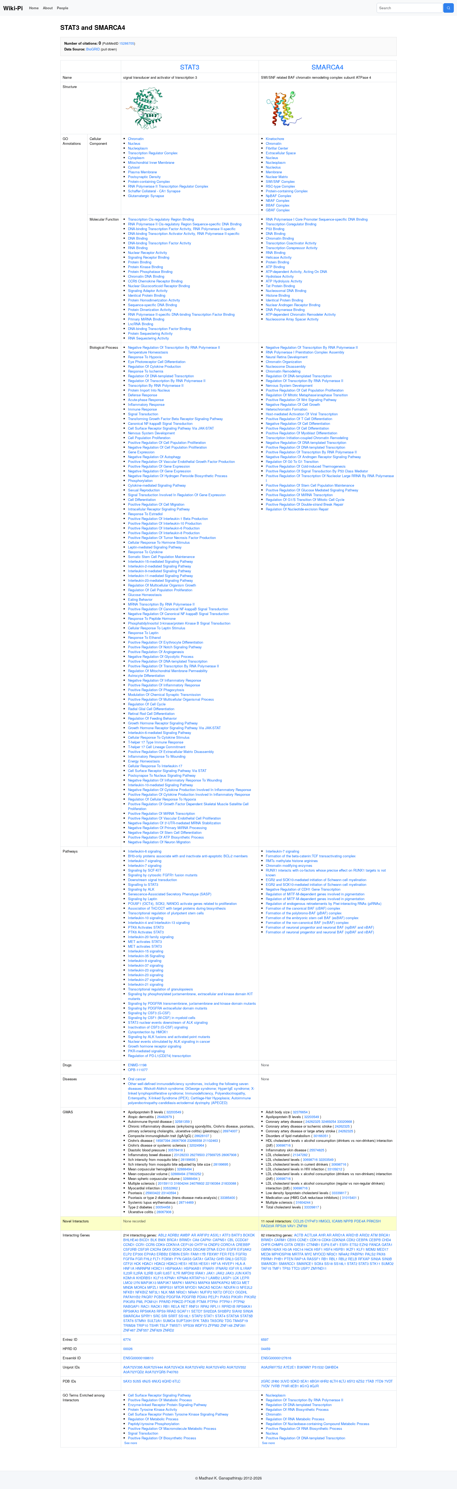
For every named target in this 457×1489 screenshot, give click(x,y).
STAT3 (189, 66)
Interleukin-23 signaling (145, 969)
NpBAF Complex (278, 195)
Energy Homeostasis (144, 761)
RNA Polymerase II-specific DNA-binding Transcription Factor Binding (181, 314)
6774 (127, 1339)
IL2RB (148, 1273)
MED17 (382, 1249)
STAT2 (352, 1263)
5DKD (294, 1381)
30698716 (283, 1145)
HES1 (183, 1263)
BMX (162, 1239)
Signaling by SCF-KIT (144, 870)
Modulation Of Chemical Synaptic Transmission (164, 694)
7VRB (275, 1385)
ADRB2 (173, 1234)
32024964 (196, 1145)
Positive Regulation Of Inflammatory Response (164, 684)
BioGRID (93, 49)
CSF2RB (130, 1249)
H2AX (276, 1249)
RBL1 (333, 1258)
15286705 (126, 43)
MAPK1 (178, 1282)
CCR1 (140, 1244)
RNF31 (194, 1306)
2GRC (265, 1381)
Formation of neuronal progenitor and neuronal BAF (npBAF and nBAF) (320, 927)
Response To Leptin (143, 632)
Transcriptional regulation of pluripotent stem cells (166, 912)
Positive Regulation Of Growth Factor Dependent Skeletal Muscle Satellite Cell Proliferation (188, 806)
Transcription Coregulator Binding (291, 223)
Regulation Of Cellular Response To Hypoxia (162, 799)
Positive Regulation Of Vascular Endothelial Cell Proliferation (174, 818)
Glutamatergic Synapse (146, 195)
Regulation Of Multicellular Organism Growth (162, 585)
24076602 (197, 1183)
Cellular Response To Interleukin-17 (155, 765)
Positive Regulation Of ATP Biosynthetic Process (166, 837)
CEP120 (187, 1244)
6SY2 (351, 1381)
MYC (308, 1254)
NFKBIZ (141, 1292)
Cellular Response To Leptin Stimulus (156, 627)
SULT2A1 (154, 1320)
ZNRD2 (168, 1330)
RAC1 (145, 1306)
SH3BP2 (224, 1311)
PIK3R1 (237, 1296)
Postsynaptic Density (144, 176)
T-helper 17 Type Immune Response (155, 741)
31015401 (349, 1197)
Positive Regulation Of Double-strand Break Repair (304, 504)
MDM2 (371, 1249)
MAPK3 (191, 1282)
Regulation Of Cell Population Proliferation (160, 589)
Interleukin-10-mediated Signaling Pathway (160, 784)
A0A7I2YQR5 (155, 1371)
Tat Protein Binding (280, 285)
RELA (175, 1306)
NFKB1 (128, 1292)
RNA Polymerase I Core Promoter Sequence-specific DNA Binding (317, 219)
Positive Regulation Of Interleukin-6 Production (164, 528)
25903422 (152, 1192)
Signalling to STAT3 (143, 884)
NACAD (204, 1287)
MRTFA (298, 1254)
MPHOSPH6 (281, 1254)
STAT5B (246, 1315)
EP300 (138, 1254)
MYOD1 (191, 1287)
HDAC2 (159, 1263)
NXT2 (217, 1292)
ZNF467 (129, 1330)
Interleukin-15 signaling (145, 950)
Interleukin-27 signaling (145, 979)
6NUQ (156, 1381)
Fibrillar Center (277, 148)
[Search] (448, 8)
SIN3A (248, 1311)
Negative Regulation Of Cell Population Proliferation (167, 447)
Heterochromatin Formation (286, 409)
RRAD (171, 1311)
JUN (238, 1273)
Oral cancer (137, 1078)
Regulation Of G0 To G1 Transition (292, 461)
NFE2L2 (246, 1287)
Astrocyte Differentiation (146, 675)
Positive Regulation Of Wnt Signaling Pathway (301, 399)
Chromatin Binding (280, 238)
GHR (220, 1258)
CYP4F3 (311, 1220)
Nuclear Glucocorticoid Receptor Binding (159, 285)
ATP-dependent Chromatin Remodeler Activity (301, 314)
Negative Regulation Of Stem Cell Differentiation (165, 832)
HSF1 (318, 1249)
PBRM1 (267, 1258)
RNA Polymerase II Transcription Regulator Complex (168, 186)
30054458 (163, 1206)
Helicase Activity (279, 257)
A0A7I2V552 (236, 1367)
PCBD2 (159, 1296)
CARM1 (280, 1239)
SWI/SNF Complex (280, 181)
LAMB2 (214, 1277)
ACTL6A (310, 1234)
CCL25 (298, 1220)
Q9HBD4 (331, 1367)
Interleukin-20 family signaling (150, 936)
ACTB (298, 1234)
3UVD (284, 1381)
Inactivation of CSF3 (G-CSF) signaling (158, 1027)
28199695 (188, 1159)
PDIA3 (202, 1296)
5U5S (137, 1381)
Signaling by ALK (141, 889)
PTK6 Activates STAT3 (146, 927)
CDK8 (326, 1239)
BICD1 (144, 1239)
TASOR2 (216, 1320)
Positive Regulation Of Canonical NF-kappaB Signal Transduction (178, 608)
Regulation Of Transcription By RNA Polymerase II (166, 380)
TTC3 (295, 1268)
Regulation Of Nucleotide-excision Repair (297, 508)
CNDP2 (214, 1244)
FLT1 (157, 1258)
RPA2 (204, 1306)
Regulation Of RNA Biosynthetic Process (297, 1409)
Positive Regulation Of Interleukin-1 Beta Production (168, 518)
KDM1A (129, 1277)
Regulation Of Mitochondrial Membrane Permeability (168, 670)
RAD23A (267, 1225)
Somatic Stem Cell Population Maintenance (161, 556)
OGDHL (241, 1292)
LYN (137, 1282)
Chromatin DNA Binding (146, 276)
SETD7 (196, 1311)
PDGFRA (173, 1296)
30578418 (175, 1149)
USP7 (305, 1268)
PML (139, 1301)
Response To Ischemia (145, 371)
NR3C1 (181, 1292)
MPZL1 (152, 1287)
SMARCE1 (304, 1263)
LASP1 (226, 1277)
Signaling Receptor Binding (148, 257)
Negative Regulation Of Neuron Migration (159, 841)
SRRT (172, 1315)
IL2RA (138, 1273)
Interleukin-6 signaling (144, 851)
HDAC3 (171, 1263)
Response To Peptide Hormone (152, 618)
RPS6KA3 (131, 1311)
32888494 (184, 1168)
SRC (156, 1315)
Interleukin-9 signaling (144, 960)
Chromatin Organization (284, 361)
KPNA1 (170, 1277)
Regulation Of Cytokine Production (154, 366)
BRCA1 (172, 1239)
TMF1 (276, 1268)
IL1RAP (246, 1268)
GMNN (266, 1249)
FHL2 (148, 1258)
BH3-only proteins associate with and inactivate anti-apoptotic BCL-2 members (188, 855)
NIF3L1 (154, 1292)
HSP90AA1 (174, 1268)
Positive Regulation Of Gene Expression (159, 466)
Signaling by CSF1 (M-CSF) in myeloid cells (161, 1017)
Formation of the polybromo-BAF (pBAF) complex (304, 912)
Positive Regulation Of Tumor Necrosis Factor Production (172, 537)
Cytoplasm (136, 157)
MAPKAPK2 (220, 1282)
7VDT (388, 1381)
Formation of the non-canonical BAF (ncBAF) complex (307, 922)
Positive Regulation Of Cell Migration (156, 504)
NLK (164, 1292)
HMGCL (325, 1220)
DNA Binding (138, 238)
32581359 (182, 1121)
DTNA (211, 1249)
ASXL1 (215, 1234)
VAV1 (291, 1225)
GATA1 (198, 1258)
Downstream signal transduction (152, 879)
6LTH (334, 1381)
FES (231, 1254)
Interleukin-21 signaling (145, 984)
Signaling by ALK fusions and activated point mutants (169, 1036)
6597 (264, 1339)
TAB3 (204, 1320)
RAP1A (300, 1258)
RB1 (166, 1306)
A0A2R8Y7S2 (271, 1367)
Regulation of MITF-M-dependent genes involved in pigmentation (315, 893)
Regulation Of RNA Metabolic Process (295, 1418)
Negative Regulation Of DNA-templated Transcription (306, 442)
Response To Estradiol (145, 513)
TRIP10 (142, 1325)
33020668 (344, 1121)
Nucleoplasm (138, 148)
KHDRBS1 (144, 1277)
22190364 (212, 1183)
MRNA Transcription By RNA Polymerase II (161, 604)
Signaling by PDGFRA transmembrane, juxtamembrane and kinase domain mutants (192, 1003)
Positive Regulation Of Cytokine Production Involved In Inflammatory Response (189, 794)
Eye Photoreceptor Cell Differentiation (156, 361)
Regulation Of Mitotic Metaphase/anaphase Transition (307, 394)
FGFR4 (128, 1258)
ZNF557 (142, 1330)
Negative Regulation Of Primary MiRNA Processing (167, 827)
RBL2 (343, 1258)
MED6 (266, 1254)
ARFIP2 (203, 1234)
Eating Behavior (140, 599)
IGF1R (234, 1268)
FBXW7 (213, 1254)
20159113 (165, 1183)
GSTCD (240, 1258)
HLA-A (240, 1263)
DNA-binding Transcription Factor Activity (159, 242)
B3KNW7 (304, 1367)
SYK (196, 1320)
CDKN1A (173, 1244)
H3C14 (298, 1249)
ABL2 (162, 1234)
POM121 (151, 1301)
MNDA (128, 1287)
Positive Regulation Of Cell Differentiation (297, 428)
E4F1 (334, 1244)
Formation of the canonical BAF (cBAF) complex (303, 908)
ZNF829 (156, 1330)
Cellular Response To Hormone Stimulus (159, 542)
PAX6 (381, 1254)
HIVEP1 (228, 1263)
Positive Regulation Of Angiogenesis (156, 651)
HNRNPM (142, 1268)
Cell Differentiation (142, 499)
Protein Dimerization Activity (150, 309)
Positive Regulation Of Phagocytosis (156, 689)
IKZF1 (350, 1249)
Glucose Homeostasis (145, 594)
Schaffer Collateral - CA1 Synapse (154, 190)
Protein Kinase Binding (145, 266)
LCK (236, 1277)
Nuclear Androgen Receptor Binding (293, 304)
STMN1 (140, 1320)
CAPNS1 (219, 1239)
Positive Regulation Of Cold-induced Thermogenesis (306, 466)
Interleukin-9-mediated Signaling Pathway (159, 570)
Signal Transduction (143, 413)
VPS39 (188, 1325)
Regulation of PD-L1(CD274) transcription (159, 1055)
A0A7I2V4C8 (174, 1367)
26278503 (197, 1154)
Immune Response (142, 409)
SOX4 (318, 1263)
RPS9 (161, 1311)
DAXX (166, 1249)
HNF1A (128, 1268)
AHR (322, 1234)
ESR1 (185, 1254)
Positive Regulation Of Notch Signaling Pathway (165, 646)
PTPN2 (239, 1301)
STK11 (375, 1263)
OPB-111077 (138, 1069)
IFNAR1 (208, 1268)
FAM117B (198, 1254)
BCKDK (249, 1234)
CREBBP (243, 1244)
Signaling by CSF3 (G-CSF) (149, 1012)
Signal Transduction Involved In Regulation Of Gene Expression (177, 494)
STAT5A (232, 1315)
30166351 (320, 1135)
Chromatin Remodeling (283, 371)
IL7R (176, 1273)
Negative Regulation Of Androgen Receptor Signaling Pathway (313, 456)
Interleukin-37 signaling (145, 965)
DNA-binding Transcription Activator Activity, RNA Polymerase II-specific (184, 233)
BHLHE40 (130, 1239)
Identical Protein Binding (146, 295)
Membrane (274, 171)
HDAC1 (147, 1263)
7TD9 (379, 1381)
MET (245, 1282)
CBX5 (291, 1239)
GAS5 (186, 1258)
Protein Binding (139, 261)
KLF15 (158, 1277)
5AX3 (127, 1381)
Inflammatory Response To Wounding (156, 756)
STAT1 (209, 1315)
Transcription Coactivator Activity (291, 242)
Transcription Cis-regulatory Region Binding (161, 219)
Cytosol (134, 167)
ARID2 (364, 1234)
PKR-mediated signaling (146, 1050)
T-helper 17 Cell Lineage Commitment (156, 746)
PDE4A (359, 1220)
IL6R (158, 1273)
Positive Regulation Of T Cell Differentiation (299, 418)
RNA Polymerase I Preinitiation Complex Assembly (305, 352)
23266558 (194, 1140)
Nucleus (134, 143)
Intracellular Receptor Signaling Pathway (159, 508)
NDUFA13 (231, 1287)
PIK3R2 (250, 1296)
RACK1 (156, 1306)
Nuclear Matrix (277, 176)
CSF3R (143, 1249)
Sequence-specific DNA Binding (152, 304)
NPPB (348, 1220)
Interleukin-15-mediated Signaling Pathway (160, 561)
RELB (352, 1258)
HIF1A (216, 1263)
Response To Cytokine (145, 551)
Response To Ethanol (144, 637)
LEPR (244, 1277)
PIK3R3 (129, 1301)
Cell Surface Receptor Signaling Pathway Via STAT (167, 770)
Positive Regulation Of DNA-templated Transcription (167, 661)
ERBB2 (162, 1254)
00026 (127, 1348)
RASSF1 (313, 1258)
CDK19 (315, 1239)
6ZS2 (360, 1381)
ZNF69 (302, 1225)
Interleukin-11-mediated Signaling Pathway (160, 575)
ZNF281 (240, 1325)
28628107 (201, 1135)
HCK (137, 1263)
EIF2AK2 (244, 1249)
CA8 (196, 1239)
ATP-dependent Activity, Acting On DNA (296, 271)
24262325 (312, 1121)
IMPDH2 (187, 1273)
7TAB (369, 1381)
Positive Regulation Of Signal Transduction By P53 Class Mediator (317, 470)
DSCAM (199, 1249)
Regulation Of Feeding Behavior (152, 718)
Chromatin (136, 138)
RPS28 (280, 1225)
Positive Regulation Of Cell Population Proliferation (167, 442)
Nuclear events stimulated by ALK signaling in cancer (169, 1041)
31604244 (181, 1183)
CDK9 (160, 1244)
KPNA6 (182, 1277)
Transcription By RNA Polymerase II (156, 385)
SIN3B (387, 1258)
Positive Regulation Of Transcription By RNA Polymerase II (173, 665)
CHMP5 (277, 1244)
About (48, 7)
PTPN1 (212, 1301)
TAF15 (266, 1268)
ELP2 (127, 1254)
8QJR (314, 1385)
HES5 (193, 1263)
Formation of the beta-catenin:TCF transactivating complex (311, 855)
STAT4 (220, 1315)
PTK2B (189, 1301)
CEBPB (375, 1239)
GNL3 (229, 1258)
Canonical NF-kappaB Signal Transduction (160, 423)
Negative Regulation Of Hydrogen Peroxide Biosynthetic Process (177, 475)
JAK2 (220, 1273)
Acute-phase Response (146, 399)
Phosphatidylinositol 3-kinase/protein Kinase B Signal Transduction (179, 623)
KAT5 (247, 1273)
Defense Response (142, 394)
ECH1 (221, 1249)
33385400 (227, 1197)
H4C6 (308, 1249)
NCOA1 (217, 1287)
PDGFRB (189, 1296)
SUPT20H (183, 1320)
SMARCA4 (328, 66)
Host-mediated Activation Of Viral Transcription (302, 413)
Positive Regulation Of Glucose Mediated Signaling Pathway (312, 489)
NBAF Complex (278, 200)
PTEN (288, 1258)
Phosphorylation (140, 480)
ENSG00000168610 (138, 1357)
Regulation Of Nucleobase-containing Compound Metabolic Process (317, 1423)
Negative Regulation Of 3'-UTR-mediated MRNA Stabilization (174, 822)
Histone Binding (278, 295)
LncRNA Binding (140, 323)
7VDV (265, 1385)
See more (130, 1443)
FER (223, 1254)
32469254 (328, 1121)
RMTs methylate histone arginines (292, 860)
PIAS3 (225, 1296)
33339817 (339, 1192)
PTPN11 (226, 1301)
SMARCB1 (269, 1263)
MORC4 (140, 1287)
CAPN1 (206, 1239)
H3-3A (287, 1249)
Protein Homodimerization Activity (154, 300)
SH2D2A (210, 1311)
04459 (265, 1348)
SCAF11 (183, 1311)
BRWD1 (185, 1239)
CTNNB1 (313, 1244)
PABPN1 (357, 1254)
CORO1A (228, 1244)
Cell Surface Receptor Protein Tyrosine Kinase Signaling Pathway (178, 1414)
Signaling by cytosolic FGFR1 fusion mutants (163, 874)
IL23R (127, 1273)
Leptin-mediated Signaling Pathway (155, 547)
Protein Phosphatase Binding (150, 271)
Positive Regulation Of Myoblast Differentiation (301, 432)
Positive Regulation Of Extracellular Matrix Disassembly (171, 751)
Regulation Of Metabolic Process (153, 1418)
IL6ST (167, 1273)
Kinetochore (275, 138)
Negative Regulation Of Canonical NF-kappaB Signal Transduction (178, 613)
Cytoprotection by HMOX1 (148, 1031)
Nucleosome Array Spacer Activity (292, 319)
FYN (177, 1258)
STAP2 (197, 1315)
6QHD (166, 1381)
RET (184, 1306)
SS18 (328, 1263)
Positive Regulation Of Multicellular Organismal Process (171, 699)
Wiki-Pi (13, 8)
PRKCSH (374, 1220)
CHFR (265, 1244)
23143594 (168, 1192)
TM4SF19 (240, 1320)
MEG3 (236, 1282)
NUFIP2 (206, 1292)
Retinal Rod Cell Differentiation (151, 713)
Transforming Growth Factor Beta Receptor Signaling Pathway (175, 418)
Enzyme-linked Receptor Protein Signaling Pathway (167, 1404)
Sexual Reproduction (144, 489)
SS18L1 (185, 1315)
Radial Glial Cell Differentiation (151, 708)
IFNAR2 (222, 1268)
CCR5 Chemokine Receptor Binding (155, 280)
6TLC (176, 1381)
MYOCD (319, 1254)
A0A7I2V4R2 (195, 1367)
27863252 (193, 1173)
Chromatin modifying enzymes (289, 865)
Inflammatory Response (146, 404)
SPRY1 (146, 1315)
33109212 (334, 1168)
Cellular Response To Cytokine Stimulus (159, 737)
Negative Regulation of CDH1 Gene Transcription (303, 889)
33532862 (170, 1187)
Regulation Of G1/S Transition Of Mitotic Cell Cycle (305, 499)
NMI (172, 1292)
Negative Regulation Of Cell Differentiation (298, 423)
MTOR (179, 1287)
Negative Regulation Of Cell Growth (293, 404)
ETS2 (354, 1244)
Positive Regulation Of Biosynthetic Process (162, 1437)
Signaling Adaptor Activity (148, 290)
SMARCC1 (287, 1263)
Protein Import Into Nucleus (149, 390)
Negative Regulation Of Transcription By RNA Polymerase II (174, 347)
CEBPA (362, 1239)
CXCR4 (155, 1249)
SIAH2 (237, 1311)
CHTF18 (200, 1244)
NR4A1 (193, 1292)
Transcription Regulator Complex (153, 152)
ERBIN (174, 1254)
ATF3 (226, 1234)
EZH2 (363, 1244)
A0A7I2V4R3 (216, 1367)
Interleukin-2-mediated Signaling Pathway (159, 566)
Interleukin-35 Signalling (146, 955)
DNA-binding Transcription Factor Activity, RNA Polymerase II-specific (182, 228)
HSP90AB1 (192, 1268)
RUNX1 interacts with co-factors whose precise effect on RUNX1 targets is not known (326, 872)
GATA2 (209, 1258)
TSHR (153, 1325)
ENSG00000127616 (276, 1357)
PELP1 (213, 1296)
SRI (164, 1315)
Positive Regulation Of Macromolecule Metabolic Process (172, 1428)
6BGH (314, 1381)
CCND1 (129, 1244)
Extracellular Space (281, 152)
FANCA (375, 1244)
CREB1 (299, 1244)
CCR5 (150, 1244)
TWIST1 (175, 1325)
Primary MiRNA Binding (146, 319)
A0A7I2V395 (133, 1367)
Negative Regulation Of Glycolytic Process (161, 656)
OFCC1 (228, 1292)
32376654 (300, 1111)
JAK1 (210, 1273)
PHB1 (278, 1258)
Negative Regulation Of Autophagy (154, 456)
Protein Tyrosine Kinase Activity (152, 1409)
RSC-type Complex (280, 186)
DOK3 (187, 1249)
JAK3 (229, 1273)
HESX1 (204, 1263)
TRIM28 (129, 1325)
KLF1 (361, 1249)
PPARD (165, 1301)
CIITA (288, 1244)
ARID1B (352, 1234)
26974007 (230, 1130)
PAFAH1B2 (131, 1296)
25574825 (316, 1149)
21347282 (300, 1154)
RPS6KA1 (244, 1306)
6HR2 (324, 1381)
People (62, 7)
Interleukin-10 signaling (145, 917)
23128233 (181, 1154)
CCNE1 (303, 1239)
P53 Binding (275, 228)
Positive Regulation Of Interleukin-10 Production (165, 523)
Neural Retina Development (287, 356)
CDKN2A (338, 1239)
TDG (228, 1320)
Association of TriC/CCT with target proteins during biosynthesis (177, 908)
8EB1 (294, 1385)
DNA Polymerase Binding (285, 309)
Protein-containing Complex (149, 181)
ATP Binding (275, 266)
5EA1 (304, 1381)
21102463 (210, 1140)
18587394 (163, 1140)
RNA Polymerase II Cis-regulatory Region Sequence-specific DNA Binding (184, 223)
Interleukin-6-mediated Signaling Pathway (159, 732)
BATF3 (236, 1234)
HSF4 (328, 1249)
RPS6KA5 (148, 1311)
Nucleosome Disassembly (286, 366)
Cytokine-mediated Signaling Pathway (157, 485)
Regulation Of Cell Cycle (147, 703)
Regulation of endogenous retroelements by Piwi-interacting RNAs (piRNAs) (323, 903)
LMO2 (127, 1282)
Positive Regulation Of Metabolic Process (160, 1399)
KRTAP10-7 (198, 1277)
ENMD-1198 (137, 1064)
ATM (374, 1234)
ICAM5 (337, 1220)
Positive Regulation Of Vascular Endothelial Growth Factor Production (181, 461)
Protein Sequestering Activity (150, 333)
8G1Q (304, 1385)
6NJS (146, 1381)
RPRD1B (228, 1306)
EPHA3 (150, 1254)
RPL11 (215, 1306)
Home (34, 7)
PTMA (201, 1301)
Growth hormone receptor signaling (154, 1046)
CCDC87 (241, 1239)
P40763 (172, 1371)
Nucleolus (273, 167)
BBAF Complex (278, 205)
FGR (139, 1258)
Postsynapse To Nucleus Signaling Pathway (162, 775)
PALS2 (370, 1254)
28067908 (178, 1140)
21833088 (228, 1183)
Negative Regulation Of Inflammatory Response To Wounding (175, 780)
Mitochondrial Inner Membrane (151, 162)
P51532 (318, 1367)
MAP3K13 (148, 1282)
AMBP (185, 1234)
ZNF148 (226, 1325)
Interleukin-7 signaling (144, 860)
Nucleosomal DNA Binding (286, 290)
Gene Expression (141, 451)
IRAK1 (200, 1273)
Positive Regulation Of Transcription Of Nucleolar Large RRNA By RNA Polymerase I (330, 478)
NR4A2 (344, 1254)
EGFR (231, 1249)
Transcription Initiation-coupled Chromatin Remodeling (307, 437)
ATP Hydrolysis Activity (284, 280)
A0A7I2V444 (153, 1367)
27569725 (213, 1154)
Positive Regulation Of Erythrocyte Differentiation (165, 642)
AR (193, 1234)
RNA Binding (138, 247)
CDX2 (350, 1239)
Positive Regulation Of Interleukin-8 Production (164, 532)
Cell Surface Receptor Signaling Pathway (159, 1395)
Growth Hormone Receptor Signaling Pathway (163, 722)
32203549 (173, 1111)
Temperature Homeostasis (148, 352)
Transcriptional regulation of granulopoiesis (160, 989)
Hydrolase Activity (280, 276)
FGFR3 (241, 1254)
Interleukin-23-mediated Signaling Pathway (160, 580)
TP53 (286, 1268)
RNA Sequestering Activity (148, 338)
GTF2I (128, 1263)
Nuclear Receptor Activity (147, 252)
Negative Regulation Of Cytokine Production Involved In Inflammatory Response (189, 789)
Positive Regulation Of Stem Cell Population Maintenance (310, 485)
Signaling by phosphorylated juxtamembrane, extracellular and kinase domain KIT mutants (190, 996)
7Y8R (285, 1385)
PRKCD (177, 1301)
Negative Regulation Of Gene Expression (159, 470)
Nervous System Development (151, 432)
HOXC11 (157, 1268)
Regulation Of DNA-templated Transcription (161, 375)
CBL (230, 1239)
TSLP (163, 1325)
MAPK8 (204, 1282)
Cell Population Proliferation (149, 437)
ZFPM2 (213, 1325)
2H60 (275, 1381)
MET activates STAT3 (145, 941)
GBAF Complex (278, 209)
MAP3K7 (164, 1282)
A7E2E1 (289, 1367)
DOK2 (177, 1249)
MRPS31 (166, 1287)
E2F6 (325, 1244)
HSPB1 (339, 1249)
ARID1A (338, 1234)
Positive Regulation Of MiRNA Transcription (161, 813)
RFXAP (364, 1258)
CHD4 (386, 1239)
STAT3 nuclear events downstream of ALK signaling (168, 1022)
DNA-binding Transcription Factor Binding (159, 328)
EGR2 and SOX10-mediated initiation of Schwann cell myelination (316, 879)
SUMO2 (387, 1263)
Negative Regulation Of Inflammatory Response (164, 680)
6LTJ (342, 1381)
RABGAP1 (131, 1306)
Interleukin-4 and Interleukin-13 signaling (159, 922)
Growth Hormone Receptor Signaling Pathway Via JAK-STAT (174, 727)
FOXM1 (167, 1258)
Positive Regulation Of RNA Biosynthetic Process (304, 1428)
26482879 (164, 1116)
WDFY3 (201, 1325)
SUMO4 (169, 1320)
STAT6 (128, 1320)
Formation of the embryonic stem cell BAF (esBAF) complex (312, 917)
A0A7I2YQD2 (133, 1371)
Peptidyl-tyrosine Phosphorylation (153, 1423)
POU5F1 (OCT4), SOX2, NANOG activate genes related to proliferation (182, 903)
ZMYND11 (319, 1268)
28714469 (186, 1202)
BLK (153, 1239)
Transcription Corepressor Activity (292, 247)
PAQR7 (147, 1296)
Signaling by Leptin (142, 898)
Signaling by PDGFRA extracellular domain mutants (167, 1008)
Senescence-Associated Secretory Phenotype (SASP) (169, 893)
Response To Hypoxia (145, 356)
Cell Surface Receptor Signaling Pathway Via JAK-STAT (171, 428)
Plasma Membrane (142, 171)
